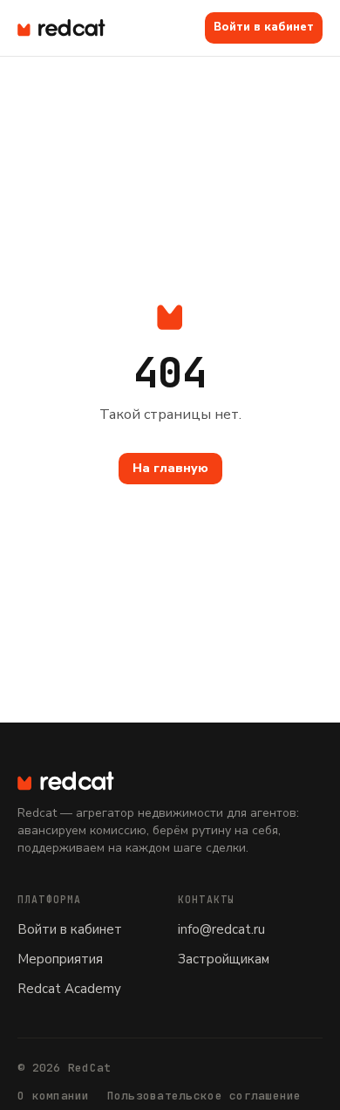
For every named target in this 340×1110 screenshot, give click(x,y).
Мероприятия (60, 959)
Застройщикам (223, 959)
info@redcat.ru (221, 929)
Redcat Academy (69, 988)
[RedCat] (170, 781)
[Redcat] (61, 28)
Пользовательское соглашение (204, 1095)
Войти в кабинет (264, 27)
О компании (53, 1095)
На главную (170, 468)
